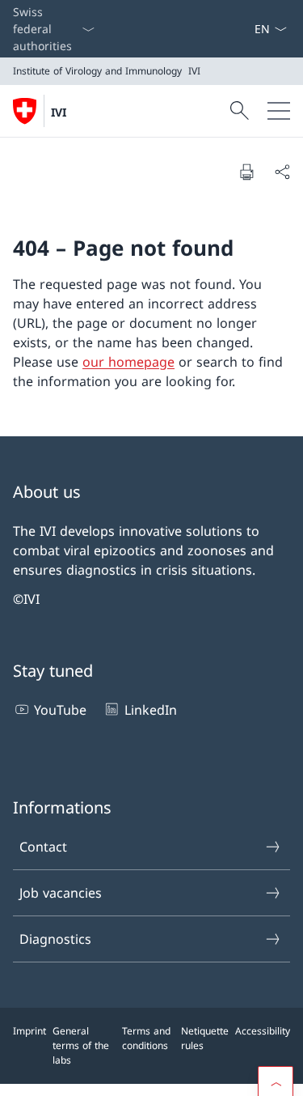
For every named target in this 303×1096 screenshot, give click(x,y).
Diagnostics (55, 939)
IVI (58, 112)
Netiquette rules (205, 1038)
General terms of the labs (81, 1045)
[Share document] (282, 171)
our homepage (128, 362)
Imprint (29, 1031)
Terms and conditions (146, 1038)
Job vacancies (60, 893)
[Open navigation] (279, 111)
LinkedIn (150, 710)
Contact (43, 847)
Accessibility (262, 1031)
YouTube (60, 710)
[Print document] (246, 171)
